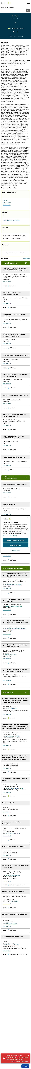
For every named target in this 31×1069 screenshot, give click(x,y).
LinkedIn (5, 200)
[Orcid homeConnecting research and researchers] (5, 2)
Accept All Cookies (15, 545)
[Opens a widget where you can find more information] (25, 1066)
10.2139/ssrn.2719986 (11, 923)
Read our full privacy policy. (10, 535)
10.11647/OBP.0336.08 (11, 708)
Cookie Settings (15, 550)
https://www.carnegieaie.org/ (13, 584)
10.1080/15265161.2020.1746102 (14, 788)
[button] (26, 258)
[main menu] (28, 3)
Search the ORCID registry (7, 7)
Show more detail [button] (7, 281)
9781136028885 (14, 901)
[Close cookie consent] (28, 517)
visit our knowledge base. (16, 1059)
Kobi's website (7, 205)
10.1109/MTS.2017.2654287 (12, 875)
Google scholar (7, 202)
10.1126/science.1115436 (12, 944)
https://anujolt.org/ (10, 654)
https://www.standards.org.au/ (13, 606)
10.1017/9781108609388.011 (12, 833)
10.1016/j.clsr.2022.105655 (12, 736)
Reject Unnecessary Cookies (15, 540)
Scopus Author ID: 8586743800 (11, 220)
